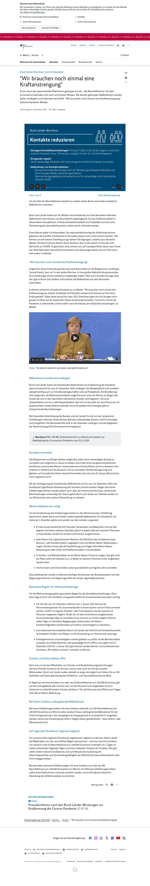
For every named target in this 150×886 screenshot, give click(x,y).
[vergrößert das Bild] (118, 186)
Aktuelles (53, 62)
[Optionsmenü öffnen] (126, 83)
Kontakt (92, 45)
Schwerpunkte (68, 62)
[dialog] (75, 16)
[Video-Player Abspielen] (75, 338)
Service (100, 62)
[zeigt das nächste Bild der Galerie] (43, 186)
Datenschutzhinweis (106, 45)
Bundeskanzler (85, 62)
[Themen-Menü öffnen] (42, 55)
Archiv (65, 820)
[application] (75, 338)
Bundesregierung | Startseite (37, 820)
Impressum (71, 861)
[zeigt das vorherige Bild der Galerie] (31, 186)
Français (83, 45)
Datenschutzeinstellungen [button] (115, 861)
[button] (129, 45)
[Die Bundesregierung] (26, 47)
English (74, 45)
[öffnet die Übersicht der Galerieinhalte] (37, 186)
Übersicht (99, 861)
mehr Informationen (31, 22)
